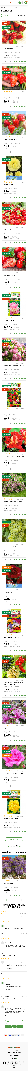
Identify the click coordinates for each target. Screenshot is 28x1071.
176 (17, 845)
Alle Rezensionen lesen (14, 1022)
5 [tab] (15, 900)
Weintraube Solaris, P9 (10, 547)
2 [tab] (8, 900)
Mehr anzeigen (14, 839)
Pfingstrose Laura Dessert (11, 818)
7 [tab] (19, 900)
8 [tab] (21, 900)
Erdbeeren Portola (9, 230)
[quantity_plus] (10, 61)
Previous (3, 874)
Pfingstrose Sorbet (9, 320)
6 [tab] (17, 900)
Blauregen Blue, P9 (9, 883)
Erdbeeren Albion (8, 48)
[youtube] (16, 1063)
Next (24, 874)
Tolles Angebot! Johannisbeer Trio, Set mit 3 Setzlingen (13, 683)
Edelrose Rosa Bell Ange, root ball (13, 773)
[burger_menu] (3, 3)
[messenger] (4, 1063)
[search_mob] (19, 2)
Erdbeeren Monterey (9, 275)
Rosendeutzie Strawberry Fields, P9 (13, 502)
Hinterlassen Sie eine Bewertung (14, 1026)
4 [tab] (12, 900)
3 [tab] (10, 900)
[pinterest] (23, 1063)
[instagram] (12, 1063)
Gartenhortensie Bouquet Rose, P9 (14, 365)
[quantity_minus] (5, 61)
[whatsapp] (14, 1066)
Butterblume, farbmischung (11, 411)
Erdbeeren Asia (8, 94)
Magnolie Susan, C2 (9, 728)
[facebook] (8, 1063)
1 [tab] (6, 900)
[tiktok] (19, 1063)
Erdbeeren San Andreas (10, 139)
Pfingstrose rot (8, 592)
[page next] (20, 845)
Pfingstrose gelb (8, 184)
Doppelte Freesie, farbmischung (13, 637)
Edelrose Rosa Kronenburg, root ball (14, 456)
